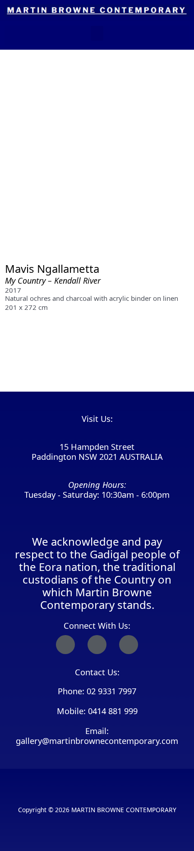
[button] (97, 33)
